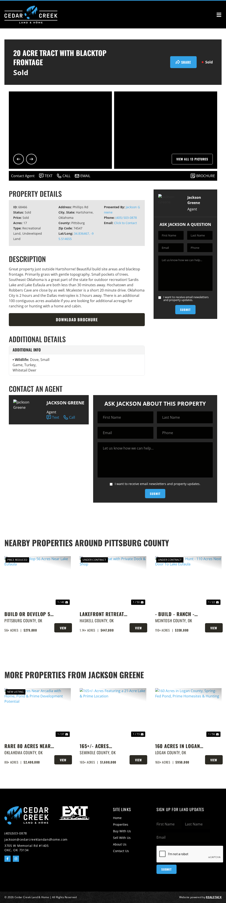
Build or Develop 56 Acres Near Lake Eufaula (28, 614)
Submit (185, 309)
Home (117, 818)
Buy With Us (122, 831)
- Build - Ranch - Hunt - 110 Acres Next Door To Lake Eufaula (176, 614)
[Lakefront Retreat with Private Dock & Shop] (113, 581)
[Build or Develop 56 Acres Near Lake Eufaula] (37, 581)
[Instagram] (16, 859)
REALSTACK (214, 897)
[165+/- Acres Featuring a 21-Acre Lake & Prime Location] (113, 713)
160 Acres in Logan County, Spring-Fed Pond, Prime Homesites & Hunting (179, 746)
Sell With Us (122, 838)
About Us (119, 844)
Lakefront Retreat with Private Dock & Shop (104, 614)
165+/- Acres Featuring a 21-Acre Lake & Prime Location (103, 746)
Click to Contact (125, 223)
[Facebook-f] (7, 859)
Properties (120, 824)
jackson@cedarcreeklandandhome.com (36, 839)
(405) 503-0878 (126, 218)
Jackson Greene (65, 403)
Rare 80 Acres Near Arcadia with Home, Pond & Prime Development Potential (27, 746)
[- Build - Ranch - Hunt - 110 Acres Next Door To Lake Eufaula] (188, 581)
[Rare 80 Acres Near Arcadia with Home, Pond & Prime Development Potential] (37, 713)
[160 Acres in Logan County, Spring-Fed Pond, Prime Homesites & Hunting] (188, 713)
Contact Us (121, 851)
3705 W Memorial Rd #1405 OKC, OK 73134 (26, 848)
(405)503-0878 (15, 833)
